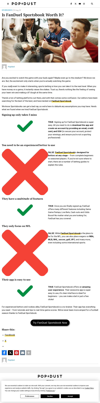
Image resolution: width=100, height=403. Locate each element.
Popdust (11, 67)
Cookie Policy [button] (89, 388)
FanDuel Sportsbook (61, 101)
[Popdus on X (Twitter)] (75, 3)
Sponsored (7, 10)
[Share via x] (10, 352)
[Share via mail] (22, 352)
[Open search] (92, 3)
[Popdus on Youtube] (80, 3)
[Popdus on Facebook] (71, 3)
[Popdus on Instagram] (84, 3)
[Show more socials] (28, 352)
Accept (70, 396)
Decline (50, 396)
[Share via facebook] (4, 352)
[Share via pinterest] (16, 352)
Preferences (29, 396)
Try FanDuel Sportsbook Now (50, 322)
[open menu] (8, 3)
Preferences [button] (50, 391)
